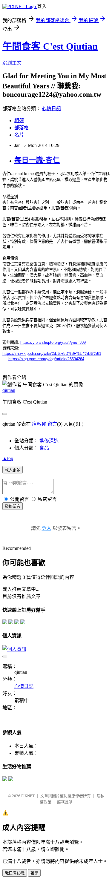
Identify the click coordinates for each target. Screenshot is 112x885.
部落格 (21, 127)
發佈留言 (12, 506)
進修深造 (49, 440)
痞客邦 (39, 424)
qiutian (8, 390)
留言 (52, 424)
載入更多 (12, 470)
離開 (34, 873)
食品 (44, 447)
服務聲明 (65, 802)
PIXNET (28, 796)
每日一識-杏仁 (37, 160)
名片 (19, 134)
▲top (7, 458)
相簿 (19, 120)
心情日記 (51, 108)
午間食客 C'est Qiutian (50, 46)
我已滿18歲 (14, 873)
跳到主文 (12, 62)
